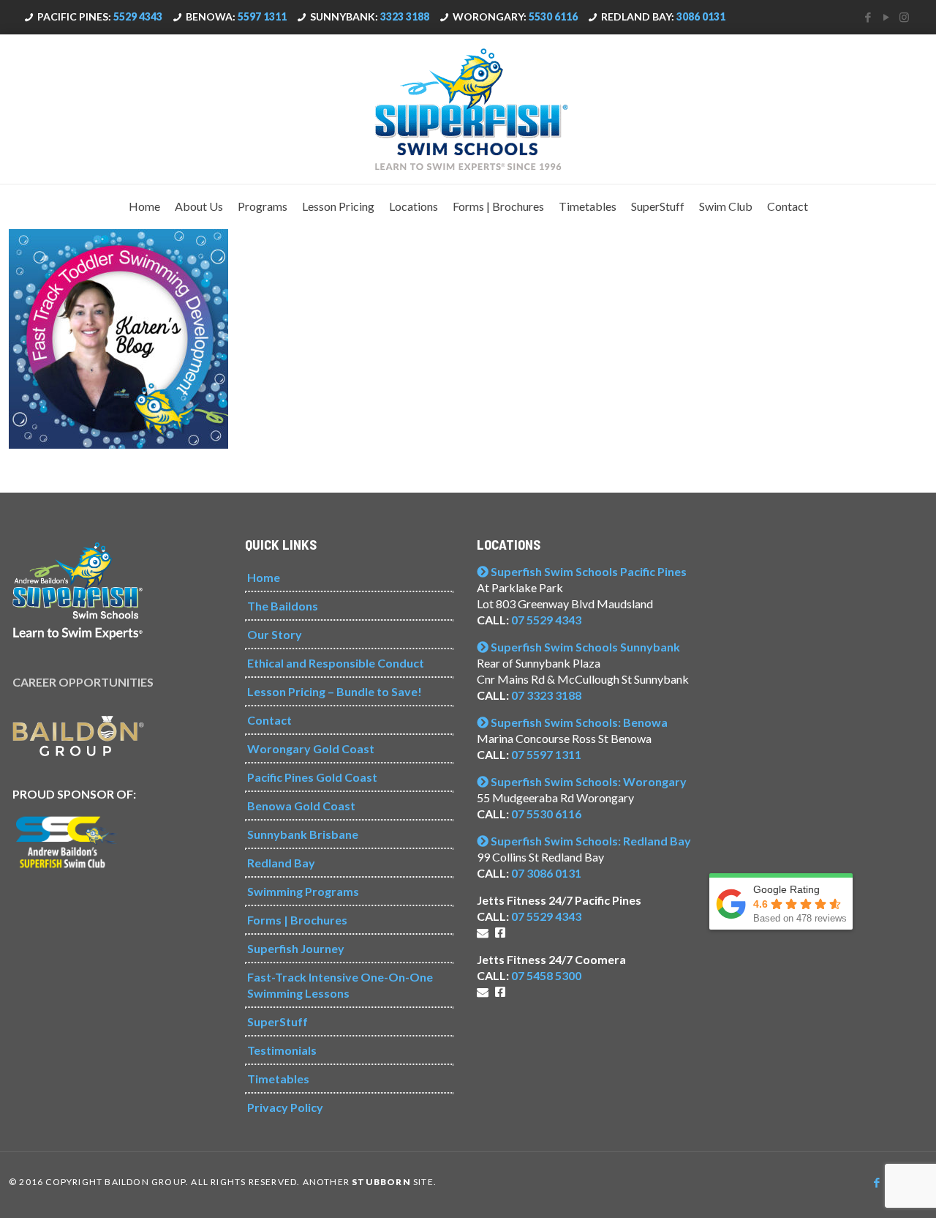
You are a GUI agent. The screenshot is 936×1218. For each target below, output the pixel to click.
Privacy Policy (285, 1107)
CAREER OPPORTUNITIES (83, 682)
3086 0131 (700, 16)
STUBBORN (381, 1181)
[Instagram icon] (904, 16)
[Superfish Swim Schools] (468, 109)
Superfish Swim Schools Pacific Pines (587, 571)
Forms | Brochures (297, 920)
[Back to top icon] (865, 1188)
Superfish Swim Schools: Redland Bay (589, 841)
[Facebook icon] (867, 16)
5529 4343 (137, 16)
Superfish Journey (295, 948)
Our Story (274, 634)
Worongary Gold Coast (310, 748)
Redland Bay (281, 863)
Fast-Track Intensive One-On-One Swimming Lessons (340, 985)
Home (263, 577)
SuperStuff (277, 1021)
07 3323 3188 (546, 695)
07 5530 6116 (546, 814)
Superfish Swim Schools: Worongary (587, 781)
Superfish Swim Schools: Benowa (578, 722)
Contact (269, 720)
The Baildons (282, 606)
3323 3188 (404, 16)
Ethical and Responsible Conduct (335, 663)
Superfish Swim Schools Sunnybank (584, 647)
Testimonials (282, 1050)
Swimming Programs (303, 891)
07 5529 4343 (546, 620)
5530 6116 (553, 16)
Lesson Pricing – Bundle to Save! (334, 691)
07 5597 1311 (546, 754)
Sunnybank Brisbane (302, 834)
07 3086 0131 (546, 873)
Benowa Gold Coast (301, 805)
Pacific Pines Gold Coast (312, 777)
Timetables (278, 1079)
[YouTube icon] (885, 16)
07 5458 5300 (546, 975)
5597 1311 (262, 16)
